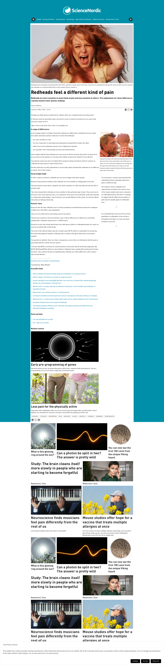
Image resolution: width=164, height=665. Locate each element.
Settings (135, 661)
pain (60, 416)
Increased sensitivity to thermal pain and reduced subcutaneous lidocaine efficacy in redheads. (65, 296)
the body (43, 416)
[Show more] (116, 206)
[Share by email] (131, 109)
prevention (52, 416)
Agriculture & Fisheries (83, 19)
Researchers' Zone (112, 19)
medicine (67, 416)
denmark (99, 416)
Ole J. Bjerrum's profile (41, 323)
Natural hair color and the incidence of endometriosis (51, 292)
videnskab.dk (109, 416)
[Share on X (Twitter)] (128, 109)
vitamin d (91, 416)
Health (39, 19)
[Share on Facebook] (125, 109)
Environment (60, 19)
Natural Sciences (99, 19)
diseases (35, 416)
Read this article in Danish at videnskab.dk (45, 261)
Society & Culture (48, 19)
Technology (70, 19)
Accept (145, 661)
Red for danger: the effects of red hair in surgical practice (52, 277)
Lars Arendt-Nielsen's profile (43, 319)
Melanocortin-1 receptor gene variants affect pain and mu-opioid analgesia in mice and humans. (65, 299)
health (74, 416)
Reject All (156, 661)
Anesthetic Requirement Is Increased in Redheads (50, 302)
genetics (82, 416)
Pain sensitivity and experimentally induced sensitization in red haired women (59, 274)
